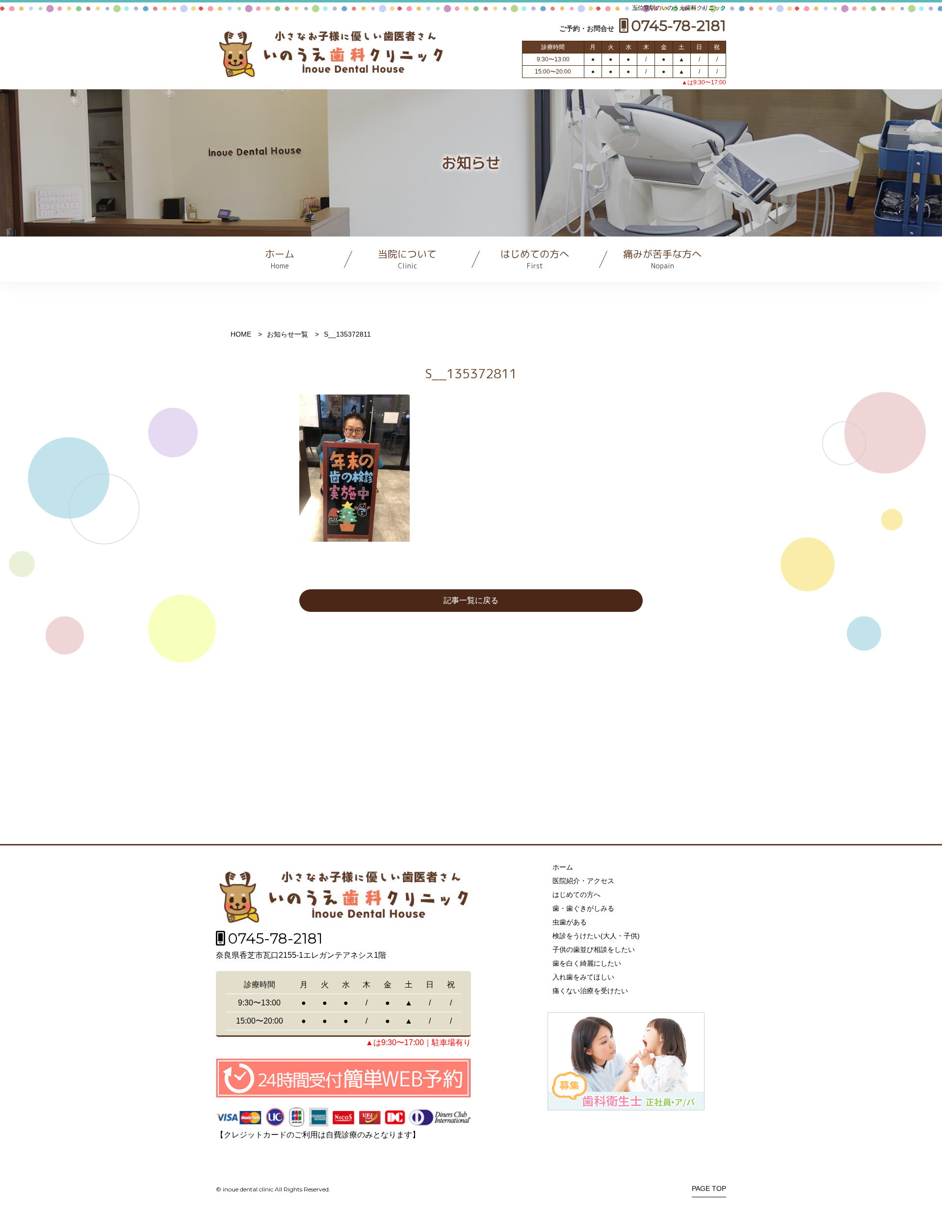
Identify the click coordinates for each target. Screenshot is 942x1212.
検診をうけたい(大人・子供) (596, 936)
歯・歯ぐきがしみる (583, 908)
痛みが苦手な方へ (662, 258)
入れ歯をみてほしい (583, 977)
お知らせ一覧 (287, 334)
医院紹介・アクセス (583, 881)
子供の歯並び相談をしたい (593, 949)
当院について (407, 258)
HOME (241, 334)
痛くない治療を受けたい (590, 991)
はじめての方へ (534, 258)
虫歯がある (569, 922)
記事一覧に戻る (471, 600)
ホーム (279, 258)
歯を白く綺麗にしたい (586, 963)
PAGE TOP (709, 1188)
